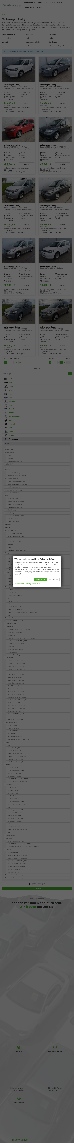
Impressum (36, 584)
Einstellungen (53, 579)
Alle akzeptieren (41, 579)
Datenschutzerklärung (22, 584)
